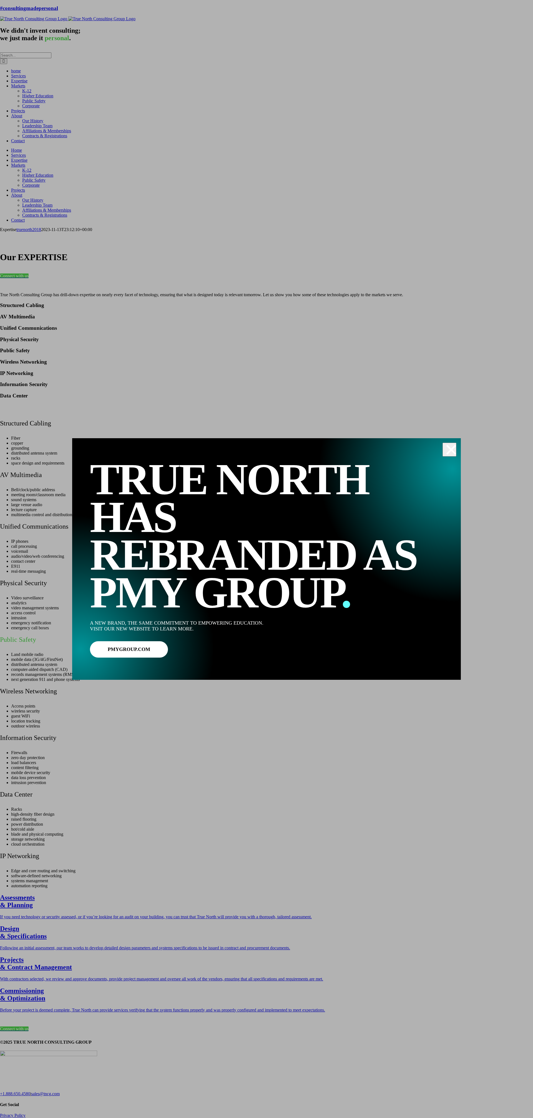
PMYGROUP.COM (129, 649)
